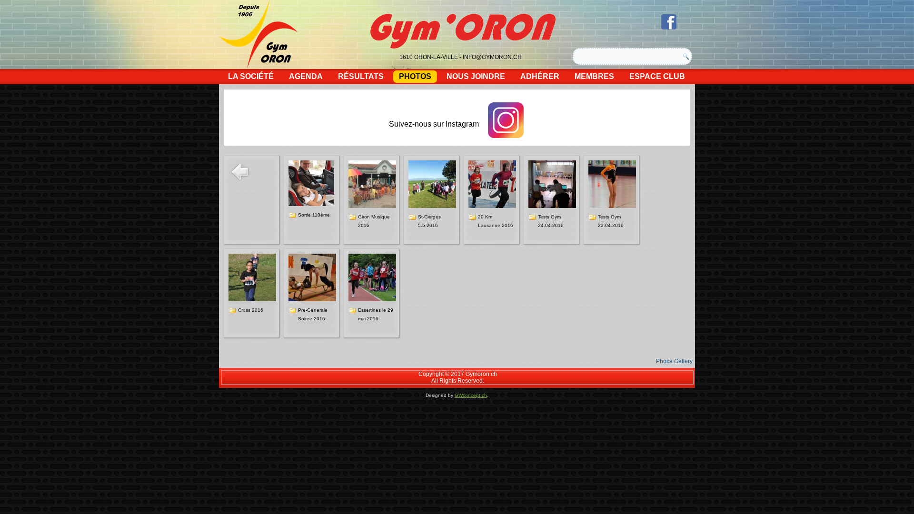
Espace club (657, 76)
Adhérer (539, 76)
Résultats (361, 76)
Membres (594, 76)
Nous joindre (476, 76)
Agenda (306, 76)
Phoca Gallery (674, 361)
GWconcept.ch (471, 395)
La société (251, 76)
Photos (415, 76)
